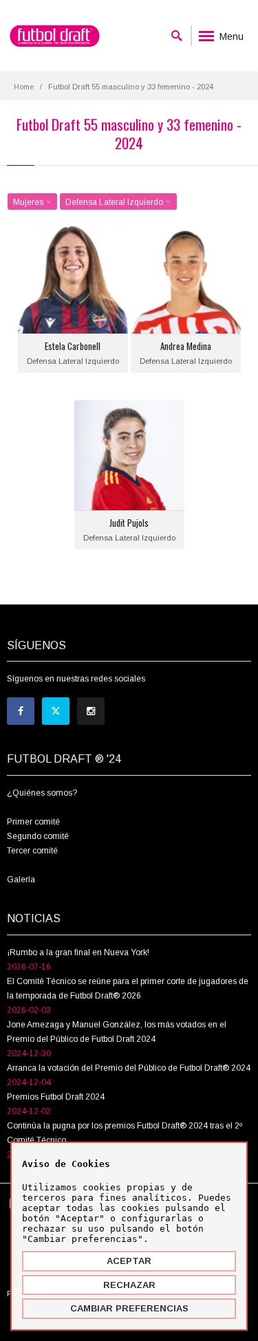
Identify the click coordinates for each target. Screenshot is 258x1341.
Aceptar (129, 1261)
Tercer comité (32, 850)
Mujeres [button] (29, 202)
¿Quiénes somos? (42, 793)
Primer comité (33, 822)
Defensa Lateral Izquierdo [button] (115, 202)
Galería (21, 879)
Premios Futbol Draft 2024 (56, 1097)
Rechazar (129, 1285)
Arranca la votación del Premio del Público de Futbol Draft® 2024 (128, 1068)
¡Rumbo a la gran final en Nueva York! (78, 952)
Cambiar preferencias (129, 1308)
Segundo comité (38, 836)
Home (24, 87)
